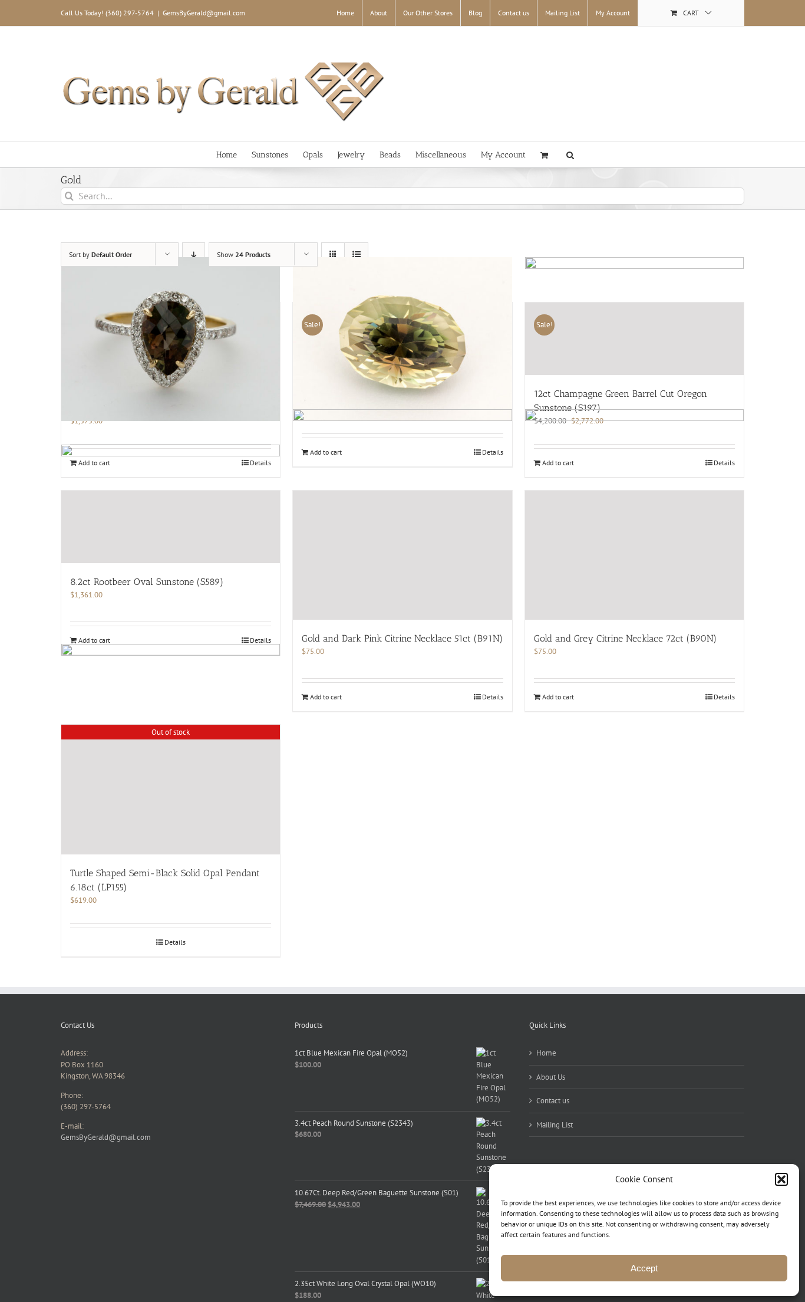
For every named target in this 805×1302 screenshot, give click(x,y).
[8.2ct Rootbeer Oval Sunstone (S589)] (170, 527)
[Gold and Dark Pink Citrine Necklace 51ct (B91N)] (402, 555)
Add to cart (94, 640)
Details (260, 640)
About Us (550, 1077)
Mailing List (554, 1125)
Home (546, 1053)
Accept (644, 1268)
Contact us (552, 1101)
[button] (781, 1179)
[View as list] (356, 254)
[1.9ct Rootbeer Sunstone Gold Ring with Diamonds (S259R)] (170, 339)
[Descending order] (193, 254)
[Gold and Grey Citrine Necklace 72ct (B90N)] (634, 555)
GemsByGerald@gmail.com (204, 12)
